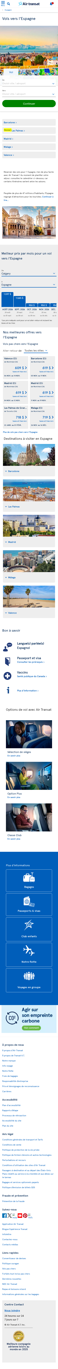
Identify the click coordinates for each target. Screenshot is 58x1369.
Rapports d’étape (10, 1110)
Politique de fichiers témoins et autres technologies (26, 1154)
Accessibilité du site (11, 1120)
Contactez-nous (9, 1239)
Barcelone (9, 122)
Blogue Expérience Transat (14, 1229)
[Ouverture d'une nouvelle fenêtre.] (4, 1216)
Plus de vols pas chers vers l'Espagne (20, 432)
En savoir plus (13, 755)
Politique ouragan (10, 1263)
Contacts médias (10, 1244)
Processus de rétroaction (14, 1115)
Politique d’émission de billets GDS (18, 1187)
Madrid (7, 138)
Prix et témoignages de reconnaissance (20, 1086)
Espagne (8, 10)
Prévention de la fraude (13, 1201)
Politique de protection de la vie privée (20, 1149)
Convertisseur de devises (14, 1258)
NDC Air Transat (9, 1283)
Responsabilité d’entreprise (15, 1081)
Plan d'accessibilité (11, 1105)
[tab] (29, 460)
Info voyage (7, 1065)
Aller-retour (10, 350)
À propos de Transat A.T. (13, 1055)
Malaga (7, 146)
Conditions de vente (11, 1144)
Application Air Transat (12, 1224)
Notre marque (9, 1060)
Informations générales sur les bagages (20, 1294)
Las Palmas (13, 130)
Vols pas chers (9, 1268)
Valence (8, 154)
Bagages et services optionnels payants (20, 1182)
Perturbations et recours (14, 1160)
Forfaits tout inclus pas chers (16, 1273)
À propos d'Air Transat (12, 1050)
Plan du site (7, 1125)
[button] (11, 72)
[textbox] (29, 83)
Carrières (6, 1091)
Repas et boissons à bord (14, 1289)
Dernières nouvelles (11, 1278)
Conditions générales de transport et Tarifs (22, 1139)
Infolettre (6, 1234)
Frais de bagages (10, 1076)
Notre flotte (7, 1070)
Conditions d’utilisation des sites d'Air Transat (23, 1165)
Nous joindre (12, 1310)
